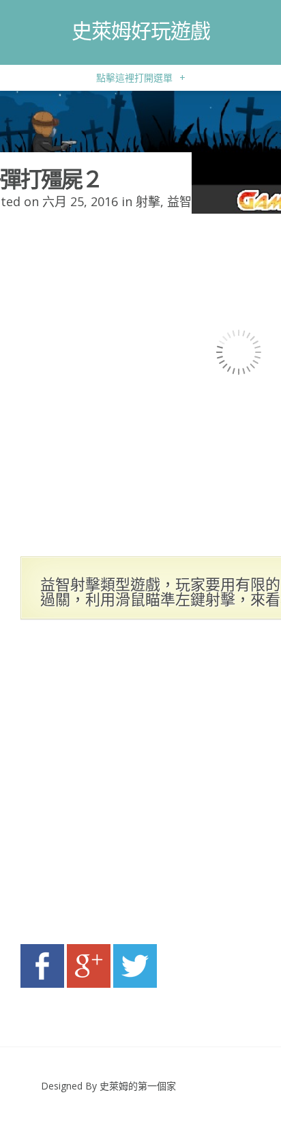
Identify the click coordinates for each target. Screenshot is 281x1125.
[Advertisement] (140, 785)
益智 (179, 201)
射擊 (148, 201)
